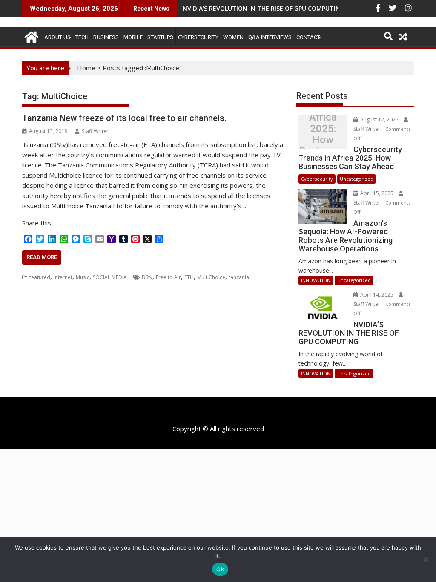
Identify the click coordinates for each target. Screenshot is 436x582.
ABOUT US (57, 37)
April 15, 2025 (377, 193)
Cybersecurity (198, 37)
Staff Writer (95, 131)
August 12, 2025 (379, 119)
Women (233, 37)
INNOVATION (315, 280)
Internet (63, 277)
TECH (82, 37)
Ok (220, 569)
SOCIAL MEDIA (110, 277)
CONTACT (308, 37)
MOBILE (133, 37)
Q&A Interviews (270, 37)
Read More (41, 257)
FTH (189, 277)
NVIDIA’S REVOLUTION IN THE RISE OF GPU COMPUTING (263, 8)
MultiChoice (211, 277)
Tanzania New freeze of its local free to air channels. (124, 118)
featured (39, 277)
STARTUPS (160, 37)
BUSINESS (106, 37)
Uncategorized (356, 179)
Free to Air (168, 277)
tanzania (239, 277)
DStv (147, 277)
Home (86, 67)
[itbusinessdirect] (30, 35)
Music (82, 277)
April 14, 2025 (377, 294)
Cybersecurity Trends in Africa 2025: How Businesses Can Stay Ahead (323, 134)
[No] (425, 559)
